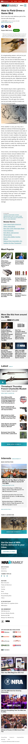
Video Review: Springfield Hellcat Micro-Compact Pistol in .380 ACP (8, 425)
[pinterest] (9, 26)
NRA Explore (4, 605)
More (10, 366)
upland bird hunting (13, 215)
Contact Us (3, 569)
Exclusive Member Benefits (7, 613)
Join (12, 1)
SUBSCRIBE (9, 552)
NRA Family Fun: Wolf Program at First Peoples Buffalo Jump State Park (8, 416)
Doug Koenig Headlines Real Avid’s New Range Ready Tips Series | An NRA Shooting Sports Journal (13, 496)
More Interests (16, 458)
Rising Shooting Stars (6, 596)
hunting (6, 215)
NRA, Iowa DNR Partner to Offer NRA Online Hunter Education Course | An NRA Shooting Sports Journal (21, 354)
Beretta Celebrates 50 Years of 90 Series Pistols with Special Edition (8, 408)
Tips (13, 485)
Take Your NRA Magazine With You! (12, 673)
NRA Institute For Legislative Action (9, 603)
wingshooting (7, 216)
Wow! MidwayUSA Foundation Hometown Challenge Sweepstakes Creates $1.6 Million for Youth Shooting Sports (8, 400)
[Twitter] (27, 1)
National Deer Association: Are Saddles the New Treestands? (13, 242)
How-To (11, 22)
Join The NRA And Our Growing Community (11, 691)
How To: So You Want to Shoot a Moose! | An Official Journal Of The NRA (13, 482)
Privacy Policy (4, 737)
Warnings (3, 739)
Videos (3, 598)
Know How (5, 485)
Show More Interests (17, 532)
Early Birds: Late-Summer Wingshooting (11, 234)
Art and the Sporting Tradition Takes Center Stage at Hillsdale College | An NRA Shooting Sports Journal (7, 354)
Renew (15, 1)
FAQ (9, 739)
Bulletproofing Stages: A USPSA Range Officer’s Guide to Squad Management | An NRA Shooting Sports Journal (13, 489)
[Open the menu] (25, 5)
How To (10, 485)
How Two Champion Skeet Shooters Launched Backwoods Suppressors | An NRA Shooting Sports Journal (21, 334)
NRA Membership (5, 611)
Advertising (4, 571)
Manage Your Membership (7, 617)
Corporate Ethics (20, 737)
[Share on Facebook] (2, 26)
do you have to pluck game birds (14, 217)
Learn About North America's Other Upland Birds (12, 225)
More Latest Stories (17, 444)
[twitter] (6, 26)
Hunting (6, 22)
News (2, 22)
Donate (20, 1)
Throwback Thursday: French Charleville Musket (13, 387)
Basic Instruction (7, 462)
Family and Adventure (6, 585)
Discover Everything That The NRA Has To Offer (13, 711)
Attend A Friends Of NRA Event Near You (12, 730)
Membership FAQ (5, 615)
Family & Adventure (9, 393)
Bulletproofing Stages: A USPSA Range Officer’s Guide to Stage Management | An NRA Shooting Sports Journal (13, 503)
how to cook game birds (10, 219)
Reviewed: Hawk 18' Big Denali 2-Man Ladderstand (9, 433)
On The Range (4, 593)
